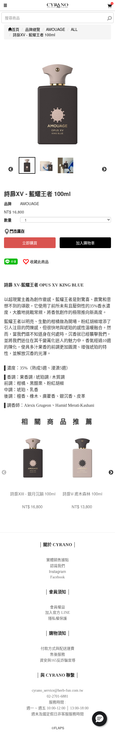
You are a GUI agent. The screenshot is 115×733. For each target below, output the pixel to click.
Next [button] (104, 169)
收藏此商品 (39, 261)
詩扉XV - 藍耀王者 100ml (34, 34)
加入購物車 (85, 242)
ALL (74, 29)
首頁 (15, 29)
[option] (57, 103)
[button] (99, 718)
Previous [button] (10, 169)
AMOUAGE (55, 29)
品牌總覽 (32, 29)
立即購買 (29, 242)
